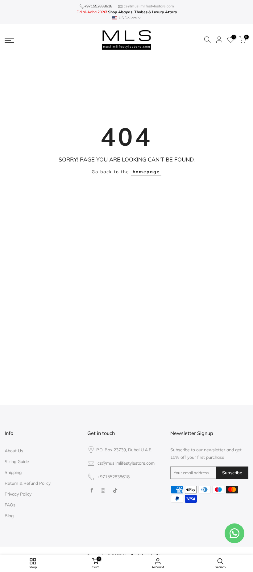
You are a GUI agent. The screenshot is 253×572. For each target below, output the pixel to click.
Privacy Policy (18, 494)
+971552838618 (98, 6)
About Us (14, 451)
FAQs (10, 505)
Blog (9, 515)
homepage (146, 171)
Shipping (13, 472)
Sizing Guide (17, 461)
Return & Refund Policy (28, 483)
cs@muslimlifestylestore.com (149, 6)
